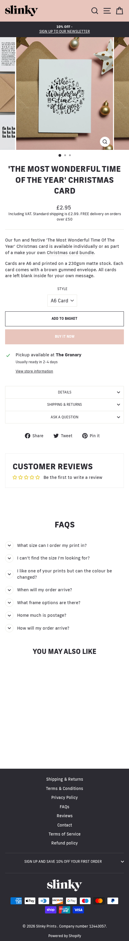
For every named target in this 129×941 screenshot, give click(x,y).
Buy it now (64, 336)
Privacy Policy (64, 797)
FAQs (64, 806)
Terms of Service (65, 834)
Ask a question (64, 417)
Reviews (65, 815)
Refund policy (64, 843)
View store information (34, 371)
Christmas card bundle (70, 252)
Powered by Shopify (64, 936)
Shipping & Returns (64, 404)
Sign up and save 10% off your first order (63, 861)
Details (64, 392)
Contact (64, 825)
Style (62, 288)
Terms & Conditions (64, 788)
